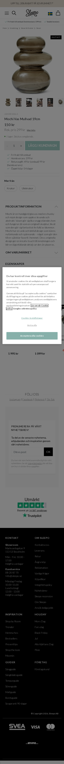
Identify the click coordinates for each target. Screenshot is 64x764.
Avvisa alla (32, 325)
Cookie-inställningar (32, 318)
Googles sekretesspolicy (25, 308)
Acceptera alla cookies (32, 336)
